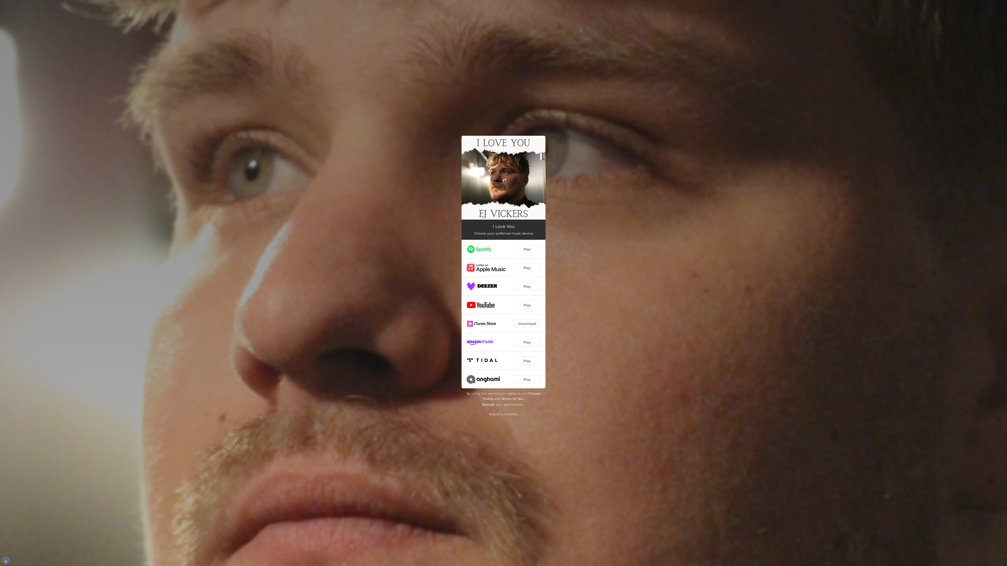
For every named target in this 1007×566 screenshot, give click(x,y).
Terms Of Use (512, 399)
